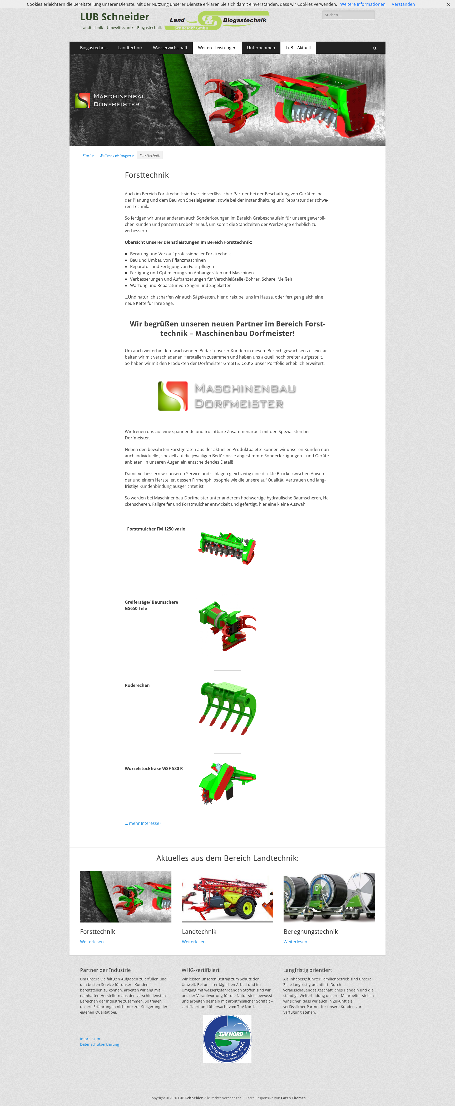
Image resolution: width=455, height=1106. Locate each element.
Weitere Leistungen (217, 48)
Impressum (90, 1038)
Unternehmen (261, 48)
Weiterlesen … (94, 942)
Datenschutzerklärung (99, 1044)
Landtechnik (130, 48)
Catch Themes (293, 1097)
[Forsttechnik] (125, 897)
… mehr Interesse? (143, 823)
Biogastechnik (94, 48)
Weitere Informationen (362, 4)
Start (88, 155)
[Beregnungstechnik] (329, 897)
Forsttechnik (97, 931)
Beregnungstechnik (311, 931)
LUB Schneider (115, 17)
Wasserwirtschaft (170, 48)
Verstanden (403, 4)
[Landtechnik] (227, 897)
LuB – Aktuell (298, 48)
